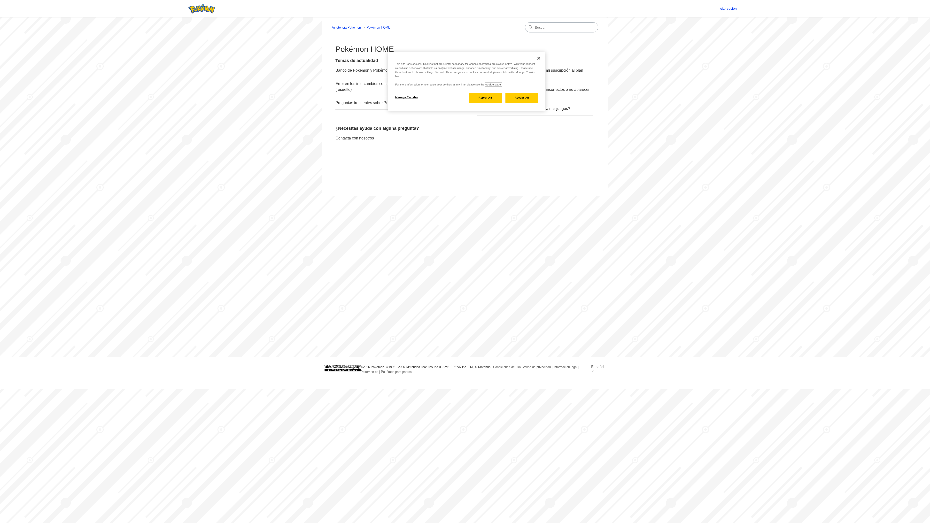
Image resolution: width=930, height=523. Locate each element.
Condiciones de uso (507, 367)
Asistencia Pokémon (346, 27)
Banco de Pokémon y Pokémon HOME (368, 70)
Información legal (565, 367)
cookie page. (493, 84)
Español (597, 367)
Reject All (485, 97)
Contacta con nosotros (354, 138)
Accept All (522, 97)
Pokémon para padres (396, 372)
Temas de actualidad (356, 60)
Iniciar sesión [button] (727, 8)
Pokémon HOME (378, 27)
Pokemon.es (369, 372)
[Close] (538, 58)
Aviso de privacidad (537, 367)
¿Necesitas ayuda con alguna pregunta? (377, 128)
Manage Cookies (406, 97)
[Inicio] (200, 9)
